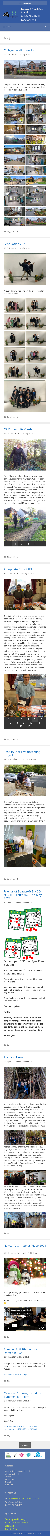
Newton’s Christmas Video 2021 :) (25, 1247)
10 (31, 722)
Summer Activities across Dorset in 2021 (20, 1350)
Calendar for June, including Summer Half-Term (22, 1395)
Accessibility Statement (17, 1522)
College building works (19, 50)
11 (38, 722)
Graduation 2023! (15, 244)
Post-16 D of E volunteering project (22, 753)
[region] (25, 526)
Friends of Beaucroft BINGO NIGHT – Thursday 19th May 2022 (23, 894)
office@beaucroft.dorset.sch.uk (23, 1498)
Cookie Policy (11, 1529)
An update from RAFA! (18, 569)
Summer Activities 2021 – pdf (16, 1374)
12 (21, 726)
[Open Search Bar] (46, 27)
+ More (25, 1445)
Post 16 (14, 231)
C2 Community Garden (19, 429)
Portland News (13, 1057)
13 (29, 726)
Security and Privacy (15, 1519)
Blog (8, 231)
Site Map (9, 1525)
